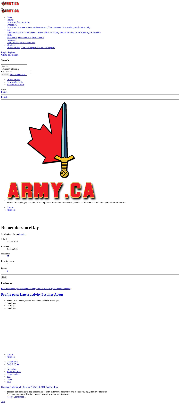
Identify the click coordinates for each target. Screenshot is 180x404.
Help (9, 376)
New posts (11, 22)
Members (11, 45)
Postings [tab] (47, 294)
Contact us (11, 369)
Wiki (26, 32)
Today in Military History (40, 32)
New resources (54, 27)
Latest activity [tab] (30, 294)
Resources (11, 40)
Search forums (23, 22)
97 (8, 256)
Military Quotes (59, 32)
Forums (10, 20)
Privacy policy (13, 374)
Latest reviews (13, 42)
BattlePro (97, 32)
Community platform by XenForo (29, 387)
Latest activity (84, 27)
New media (22, 27)
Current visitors (13, 47)
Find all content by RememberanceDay (18, 288)
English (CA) (13, 364)
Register (4, 97)
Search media (38, 37)
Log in (4, 92)
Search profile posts (46, 47)
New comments (25, 37)
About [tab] (58, 294)
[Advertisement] (85, 331)
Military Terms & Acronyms (79, 32)
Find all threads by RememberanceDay (53, 288)
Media (9, 35)
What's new (12, 25)
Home (9, 17)
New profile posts (69, 27)
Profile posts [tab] (10, 294)
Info (8, 30)
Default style (12, 361)
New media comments (37, 27)
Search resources (27, 42)
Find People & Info (15, 32)
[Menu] (2, 8)
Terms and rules (14, 371)
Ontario (21, 234)
